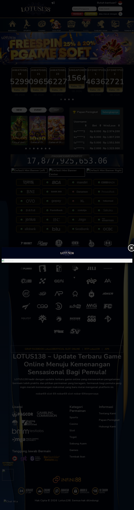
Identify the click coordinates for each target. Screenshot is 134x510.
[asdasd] (67, 261)
